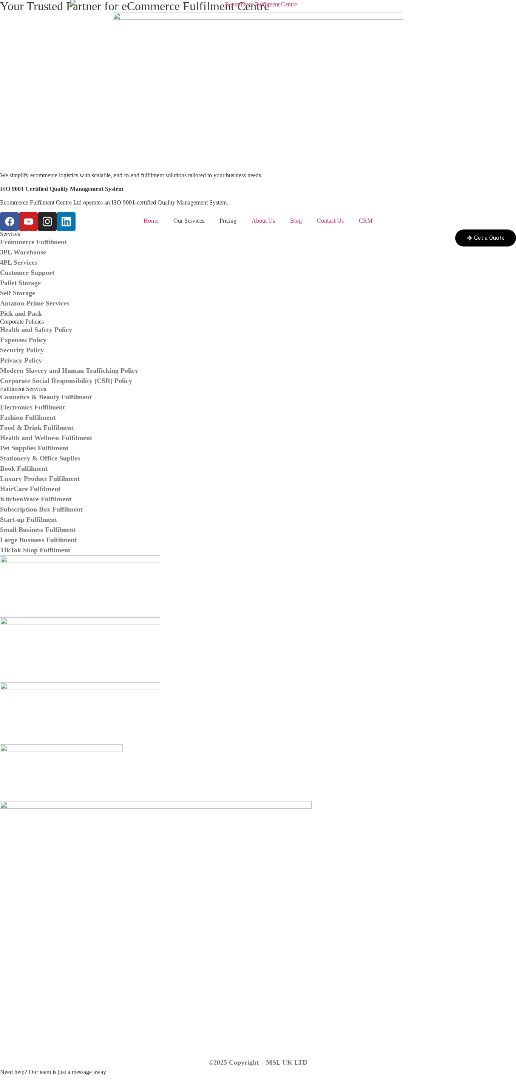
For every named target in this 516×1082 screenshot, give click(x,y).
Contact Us (330, 220)
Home (151, 220)
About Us (263, 220)
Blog (296, 220)
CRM (365, 220)
